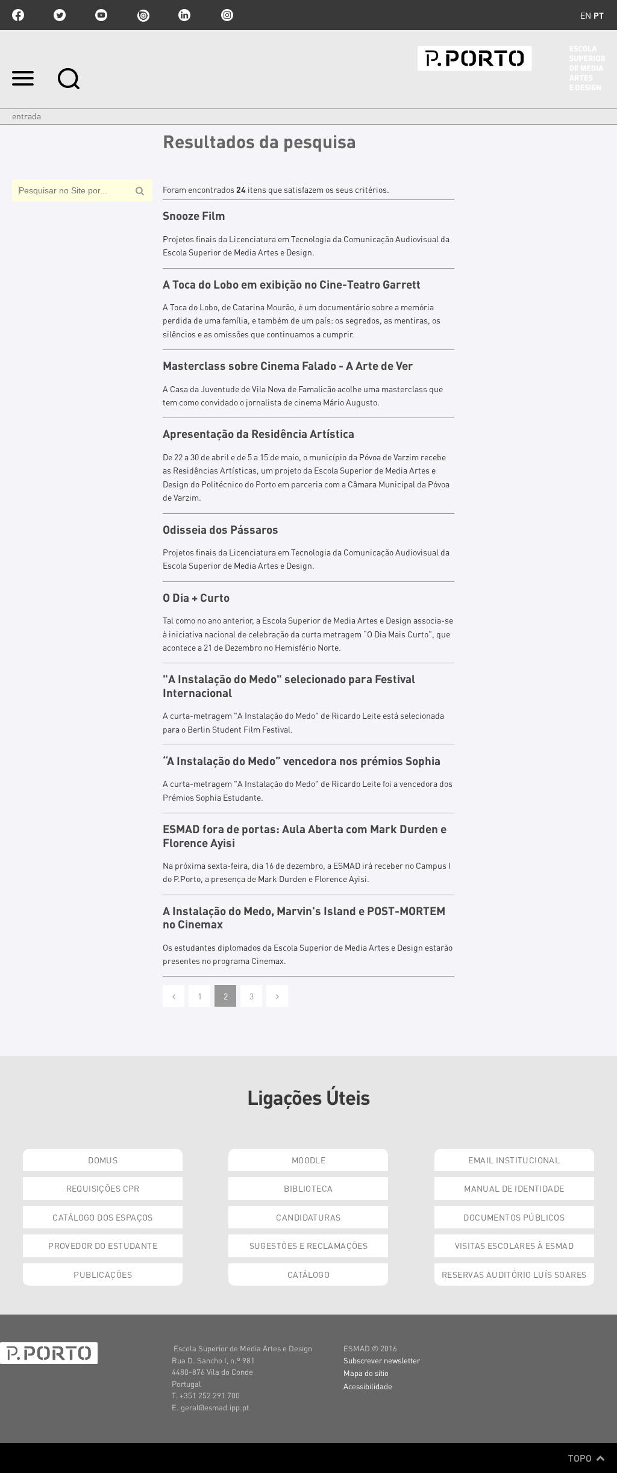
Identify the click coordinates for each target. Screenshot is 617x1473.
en (585, 15)
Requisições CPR (103, 1188)
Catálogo (308, 1274)
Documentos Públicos (514, 1217)
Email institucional (514, 1159)
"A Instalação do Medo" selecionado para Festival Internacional (289, 685)
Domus (102, 1159)
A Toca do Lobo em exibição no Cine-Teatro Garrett (292, 284)
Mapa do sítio (366, 1373)
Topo (581, 1458)
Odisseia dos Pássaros (220, 529)
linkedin (184, 15)
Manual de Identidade (514, 1188)
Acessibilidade (367, 1386)
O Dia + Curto (196, 597)
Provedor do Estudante (102, 1245)
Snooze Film (194, 215)
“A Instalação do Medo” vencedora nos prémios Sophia (301, 761)
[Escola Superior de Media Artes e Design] (511, 68)
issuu (143, 15)
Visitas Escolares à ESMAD (514, 1245)
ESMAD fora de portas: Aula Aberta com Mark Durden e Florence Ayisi (304, 835)
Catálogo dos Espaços (102, 1217)
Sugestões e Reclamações (308, 1245)
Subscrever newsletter (381, 1360)
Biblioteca (308, 1188)
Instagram (226, 15)
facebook (18, 15)
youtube (101, 15)
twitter (60, 15)
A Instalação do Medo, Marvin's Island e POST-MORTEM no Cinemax (304, 917)
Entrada (26, 115)
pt (599, 15)
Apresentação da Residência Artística (258, 433)
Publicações (103, 1274)
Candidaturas (308, 1217)
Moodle (309, 1159)
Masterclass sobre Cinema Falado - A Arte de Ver (288, 365)
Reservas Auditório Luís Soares (514, 1274)
